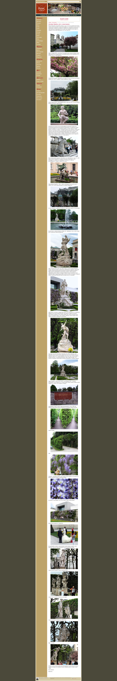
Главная (42, 15)
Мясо (38, 25)
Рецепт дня (49, 15)
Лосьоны (39, 64)
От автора (74, 15)
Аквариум (39, 87)
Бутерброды (40, 40)
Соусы (38, 33)
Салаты (39, 23)
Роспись (39, 94)
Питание (39, 72)
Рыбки (38, 85)
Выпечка (39, 19)
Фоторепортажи (41, 92)
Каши (38, 35)
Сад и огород (40, 81)
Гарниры (39, 30)
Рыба (38, 26)
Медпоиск (39, 57)
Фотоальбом (54, 22)
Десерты (39, 21)
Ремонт (38, 79)
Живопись (39, 96)
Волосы (39, 68)
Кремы (38, 66)
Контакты (39, 99)
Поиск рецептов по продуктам (61, 15)
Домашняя (39, 61)
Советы (38, 55)
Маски (38, 62)
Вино (38, 39)
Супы (38, 28)
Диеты (38, 50)
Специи (38, 44)
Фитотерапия (40, 51)
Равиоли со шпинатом (64, 19)
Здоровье (39, 73)
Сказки (38, 75)
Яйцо (38, 42)
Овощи (38, 32)
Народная (39, 48)
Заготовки (39, 37)
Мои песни (39, 97)
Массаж (39, 53)
